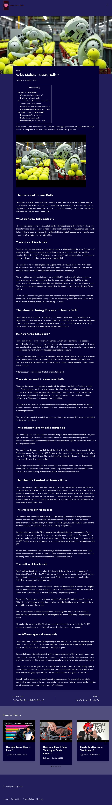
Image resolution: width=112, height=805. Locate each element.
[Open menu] (107, 5)
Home (6, 799)
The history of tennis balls (30, 98)
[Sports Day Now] (13, 5)
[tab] (51, 766)
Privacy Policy (28, 799)
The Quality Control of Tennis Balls (30, 112)
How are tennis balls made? (30, 104)
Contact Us (15, 799)
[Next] (106, 742)
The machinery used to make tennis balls (35, 109)
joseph (20, 80)
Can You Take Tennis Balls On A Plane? (28, 698)
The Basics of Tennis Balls (27, 92)
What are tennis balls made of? (31, 95)
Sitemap (39, 799)
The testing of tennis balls (30, 118)
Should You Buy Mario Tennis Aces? (91, 748)
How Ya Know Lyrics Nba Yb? (87, 698)
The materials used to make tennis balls (35, 106)
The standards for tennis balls (31, 115)
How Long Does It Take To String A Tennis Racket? (55, 750)
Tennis (18, 70)
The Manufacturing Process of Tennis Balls (33, 101)
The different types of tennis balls (33, 121)
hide (37, 88)
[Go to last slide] (6, 742)
